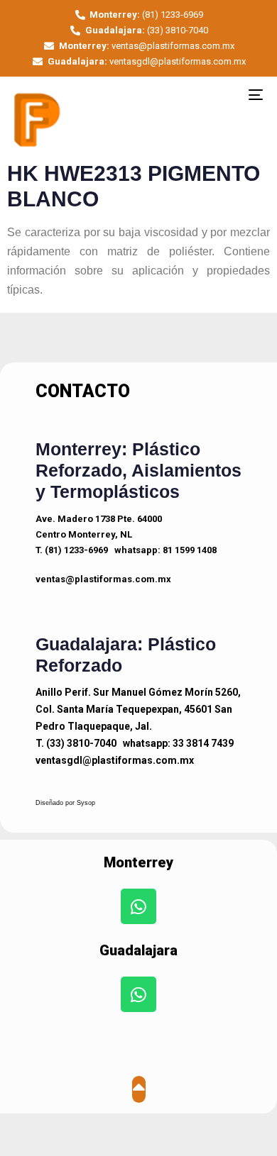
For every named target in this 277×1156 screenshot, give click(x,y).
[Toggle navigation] (221, 94)
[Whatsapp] (138, 906)
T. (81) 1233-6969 (72, 550)
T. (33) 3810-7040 (76, 743)
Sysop (86, 802)
